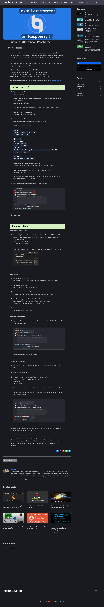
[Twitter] (98, 591)
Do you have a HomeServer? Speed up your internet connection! (92, 14)
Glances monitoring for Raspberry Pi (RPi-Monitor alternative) (59, 528)
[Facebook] (96, 591)
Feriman (12, 47)
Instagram (89, 69)
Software (73, 2)
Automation (80, 84)
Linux (50, 2)
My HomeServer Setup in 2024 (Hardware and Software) (92, 41)
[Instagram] (100, 591)
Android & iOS (65, 2)
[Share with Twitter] (60, 451)
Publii (62, 601)
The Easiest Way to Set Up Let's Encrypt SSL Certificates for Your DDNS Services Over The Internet (92, 48)
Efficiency (81, 2)
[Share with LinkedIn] (69, 451)
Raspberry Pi (42, 2)
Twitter (88, 66)
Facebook (88, 63)
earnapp (79, 91)
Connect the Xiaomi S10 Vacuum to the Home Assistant (92, 30)
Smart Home (33, 2)
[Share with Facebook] (57, 451)
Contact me (90, 2)
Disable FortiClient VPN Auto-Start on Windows (92, 24)
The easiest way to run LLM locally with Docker (92, 19)
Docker (79, 88)
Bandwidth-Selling (82, 86)
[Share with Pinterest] (63, 451)
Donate (98, 2)
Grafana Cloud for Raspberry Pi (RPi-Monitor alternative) (12, 506)
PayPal (36, 441)
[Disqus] (37, 564)
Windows (56, 2)
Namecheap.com (50, 601)
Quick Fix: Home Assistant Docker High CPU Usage (92, 35)
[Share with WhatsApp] (66, 451)
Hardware (80, 95)
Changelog (66, 602)
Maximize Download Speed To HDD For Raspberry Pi (60, 506)
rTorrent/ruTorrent (24, 53)
